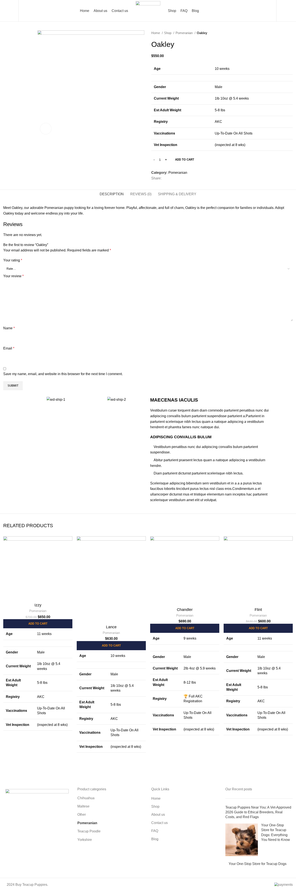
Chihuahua (85, 798)
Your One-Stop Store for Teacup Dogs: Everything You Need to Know (275, 832)
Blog (154, 839)
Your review (13, 276)
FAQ (154, 831)
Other (81, 814)
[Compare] (69, 543)
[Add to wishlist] (69, 553)
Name (9, 328)
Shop (168, 33)
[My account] (270, 11)
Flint (258, 609)
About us (158, 814)
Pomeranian (185, 33)
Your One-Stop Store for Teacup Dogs (257, 864)
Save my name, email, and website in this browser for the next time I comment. (63, 374)
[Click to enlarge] (45, 128)
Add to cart (184, 159)
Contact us (159, 823)
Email (8, 348)
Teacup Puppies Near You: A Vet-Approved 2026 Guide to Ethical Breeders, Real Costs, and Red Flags (258, 812)
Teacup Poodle (89, 831)
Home (156, 33)
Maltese (83, 806)
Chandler (185, 609)
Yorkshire (84, 840)
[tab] (112, 194)
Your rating (12, 260)
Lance (111, 627)
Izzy (37, 605)
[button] (37, 623)
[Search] (24, 11)
